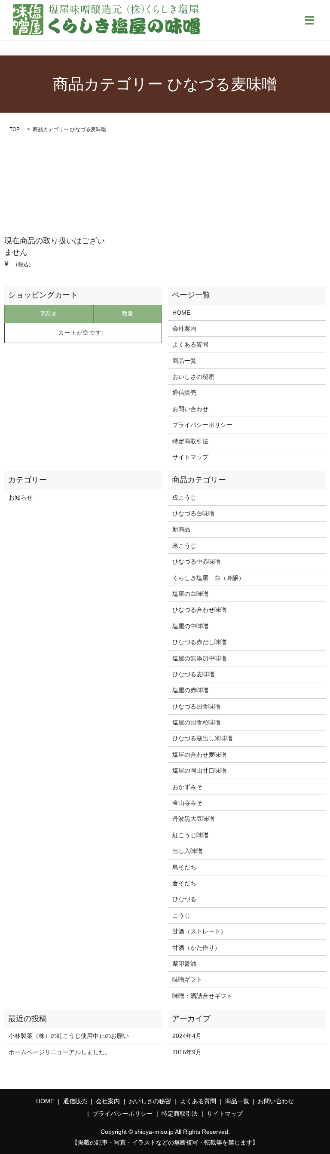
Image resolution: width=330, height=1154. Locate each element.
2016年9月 (187, 1052)
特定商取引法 (190, 441)
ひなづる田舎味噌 (196, 706)
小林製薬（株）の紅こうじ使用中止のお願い (69, 1035)
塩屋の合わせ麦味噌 (199, 754)
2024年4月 (187, 1035)
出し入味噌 (187, 850)
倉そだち (184, 883)
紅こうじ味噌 (190, 835)
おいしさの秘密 (193, 376)
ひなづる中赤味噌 (196, 561)
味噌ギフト (187, 979)
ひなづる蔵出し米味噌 (202, 738)
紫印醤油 (184, 963)
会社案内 (184, 328)
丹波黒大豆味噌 (193, 818)
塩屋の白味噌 (190, 593)
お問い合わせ (190, 408)
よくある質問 (190, 344)
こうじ (181, 915)
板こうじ (184, 497)
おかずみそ (187, 786)
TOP (14, 129)
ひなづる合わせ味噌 (199, 609)
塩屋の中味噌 (190, 626)
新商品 (181, 529)
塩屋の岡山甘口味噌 (199, 770)
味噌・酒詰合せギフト (202, 995)
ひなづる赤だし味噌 (199, 641)
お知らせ (21, 497)
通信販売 (184, 392)
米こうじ (184, 545)
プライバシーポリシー (202, 424)
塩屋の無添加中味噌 (199, 658)
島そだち (184, 867)
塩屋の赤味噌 (190, 690)
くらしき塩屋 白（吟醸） (208, 577)
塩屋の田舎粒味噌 (196, 722)
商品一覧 (184, 360)
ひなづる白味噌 (193, 513)
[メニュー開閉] (309, 20)
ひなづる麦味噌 (193, 674)
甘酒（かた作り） (196, 947)
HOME (181, 312)
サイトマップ (190, 457)
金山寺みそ (187, 802)
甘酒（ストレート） (199, 931)
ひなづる (184, 899)
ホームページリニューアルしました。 (60, 1052)
